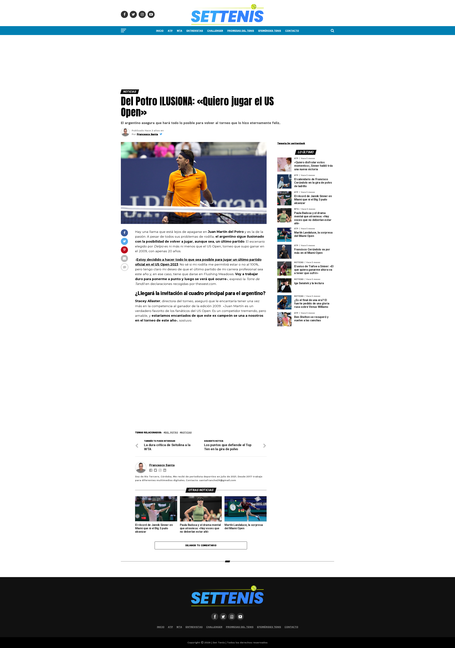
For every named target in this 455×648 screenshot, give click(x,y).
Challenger (215, 30)
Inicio (160, 30)
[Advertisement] (106, 61)
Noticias (186, 433)
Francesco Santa (147, 134)
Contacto (292, 30)
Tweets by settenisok (291, 143)
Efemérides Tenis (269, 30)
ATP (170, 30)
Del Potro (171, 433)
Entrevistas (194, 30)
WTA (179, 30)
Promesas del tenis (240, 30)
